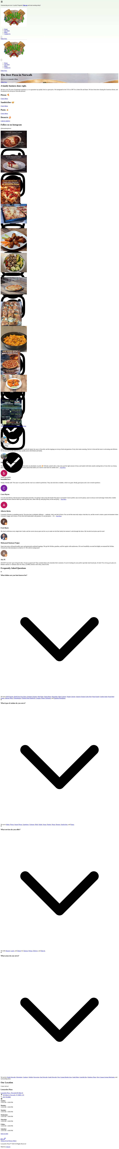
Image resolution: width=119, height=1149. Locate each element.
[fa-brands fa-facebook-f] (1, 1139)
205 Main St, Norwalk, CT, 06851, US (13, 1095)
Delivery (35, 951)
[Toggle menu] (1, 37)
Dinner (19, 951)
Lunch (12, 951)
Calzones (31, 824)
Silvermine (19, 1077)
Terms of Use (4, 1141)
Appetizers (26, 824)
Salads (40, 824)
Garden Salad (103, 696)
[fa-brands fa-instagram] (2, 1139)
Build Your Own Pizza (20, 696)
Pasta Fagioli (95, 696)
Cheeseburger (17, 698)
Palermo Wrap (9, 698)
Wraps (53, 824)
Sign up (25, 5)
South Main (75, 1077)
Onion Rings (47, 696)
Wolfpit (31, 1077)
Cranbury (25, 1077)
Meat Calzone (62, 696)
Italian (7, 824)
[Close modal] (1, 424)
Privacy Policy (12, 1141)
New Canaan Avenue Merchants (106, 1077)
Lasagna (38, 698)
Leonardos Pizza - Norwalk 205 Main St (12, 1093)
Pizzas (12, 824)
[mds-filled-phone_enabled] (4, 1139)
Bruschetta (55, 696)
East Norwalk (43, 1077)
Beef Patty (40, 696)
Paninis (49, 824)
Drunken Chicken (32, 696)
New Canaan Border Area (64, 1077)
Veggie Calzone (71, 696)
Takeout (25, 951)
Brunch (8, 951)
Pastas (72, 824)
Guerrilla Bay (83, 1077)
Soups (44, 824)
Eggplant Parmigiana (59, 698)
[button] (13, 438)
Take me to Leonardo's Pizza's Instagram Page (13, 426)
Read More (63, 467)
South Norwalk (52, 1077)
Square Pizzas (18, 824)
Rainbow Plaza (92, 1077)
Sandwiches (64, 824)
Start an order (4, 1133)
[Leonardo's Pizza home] (14, 26)
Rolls (36, 824)
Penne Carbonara (46, 698)
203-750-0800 (7, 1097)
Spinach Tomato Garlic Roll (83, 696)
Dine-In (43, 951)
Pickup (30, 951)
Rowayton (36, 1077)
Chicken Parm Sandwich (28, 698)
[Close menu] (1, 60)
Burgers (58, 824)
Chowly (8, 1147)
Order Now (4, 38)
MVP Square (9, 696)
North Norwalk (11, 1077)
